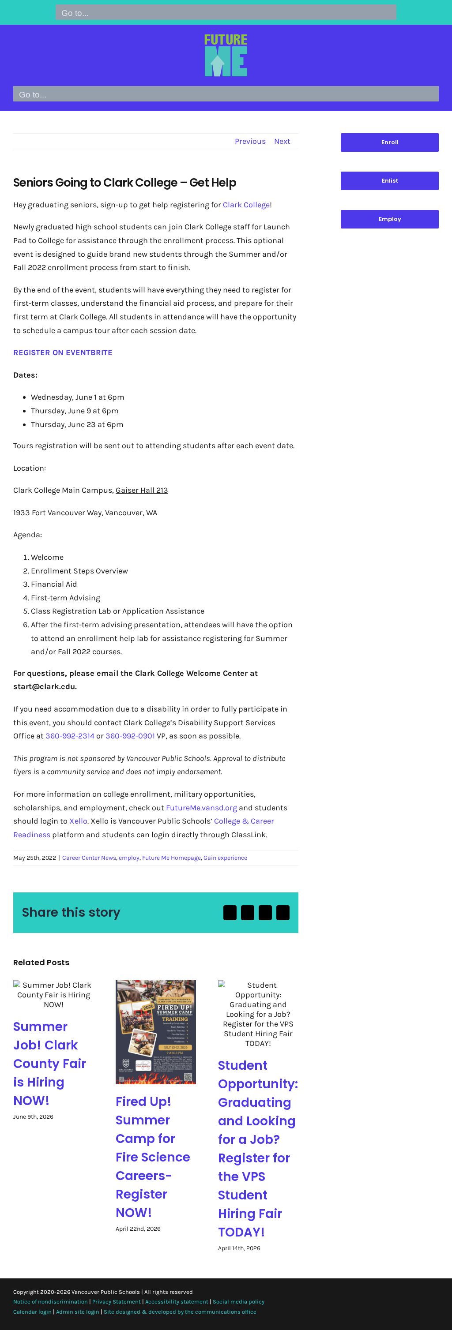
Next (282, 141)
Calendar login (32, 1311)
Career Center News (89, 858)
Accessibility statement (176, 1301)
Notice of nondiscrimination (50, 1301)
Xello (78, 821)
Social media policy (238, 1301)
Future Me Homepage (171, 858)
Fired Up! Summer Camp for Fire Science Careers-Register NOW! (153, 1157)
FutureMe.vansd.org (201, 808)
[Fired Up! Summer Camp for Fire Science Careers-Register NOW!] (156, 1032)
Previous (250, 141)
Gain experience (225, 858)
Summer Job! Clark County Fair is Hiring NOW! (49, 1063)
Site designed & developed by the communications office (180, 1311)
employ (129, 858)
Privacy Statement (116, 1301)
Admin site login (77, 1311)
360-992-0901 (130, 736)
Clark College (246, 205)
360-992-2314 (69, 736)
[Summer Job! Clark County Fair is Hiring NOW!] (53, 994)
